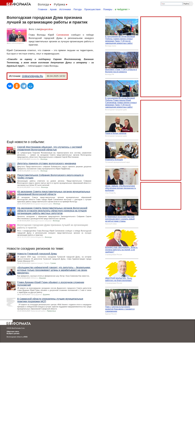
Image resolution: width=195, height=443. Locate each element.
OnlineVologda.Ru (32, 76)
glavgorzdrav (46, 29)
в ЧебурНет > (122, 9)
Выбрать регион (13, 333)
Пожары (107, 9)
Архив (53, 9)
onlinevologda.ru (17, 43)
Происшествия (92, 9)
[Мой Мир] (30, 86)
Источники (65, 9)
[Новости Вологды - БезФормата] (16, 3)
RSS (25, 337)
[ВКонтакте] (10, 86)
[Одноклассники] (17, 86)
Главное (42, 9)
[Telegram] (23, 86)
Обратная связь (13, 331)
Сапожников (62, 35)
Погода (77, 9)
